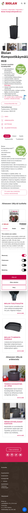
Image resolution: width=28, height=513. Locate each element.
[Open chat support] (24, 509)
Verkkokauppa (4, 487)
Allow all (14, 277)
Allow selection (14, 282)
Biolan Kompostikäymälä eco (11, 12)
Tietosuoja (4, 486)
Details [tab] (14, 228)
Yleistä (7, 136)
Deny (14, 287)
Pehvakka (7, 85)
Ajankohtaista (4, 484)
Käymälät (12, 10)
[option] (14, 29)
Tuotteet (4, 10)
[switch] (24, 260)
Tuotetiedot (19, 139)
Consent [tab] (5, 228)
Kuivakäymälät (4, 478)
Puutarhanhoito (5, 473)
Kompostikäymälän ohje (10, 103)
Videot (14, 136)
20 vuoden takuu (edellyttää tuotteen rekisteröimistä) (13, 98)
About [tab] (23, 228)
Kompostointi (4, 475)
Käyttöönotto (9, 139)
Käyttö (21, 136)
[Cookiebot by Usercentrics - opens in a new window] (19, 224)
